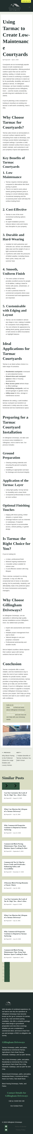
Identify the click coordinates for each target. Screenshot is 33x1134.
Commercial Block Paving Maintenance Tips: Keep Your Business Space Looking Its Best (15, 846)
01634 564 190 (26, 1)
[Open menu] (29, 7)
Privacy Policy (20, 1130)
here (11, 707)
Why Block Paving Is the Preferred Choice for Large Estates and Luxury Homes (8, 759)
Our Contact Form (16, 1106)
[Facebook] (6, 1126)
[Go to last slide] (6, 786)
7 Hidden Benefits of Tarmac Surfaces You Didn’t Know (23, 756)
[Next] (15, 786)
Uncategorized (8, 17)
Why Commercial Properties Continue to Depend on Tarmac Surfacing (15, 827)
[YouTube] (6, 1129)
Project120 (7, 59)
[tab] (7, 963)
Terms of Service (20, 1126)
